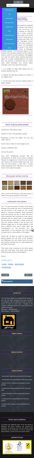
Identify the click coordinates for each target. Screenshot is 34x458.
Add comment (8, 281)
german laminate (6, 267)
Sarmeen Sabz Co (6, 260)
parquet (4, 264)
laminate (10, 264)
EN (18, 2)
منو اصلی (25, 29)
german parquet (19, 264)
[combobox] (17, 5)
